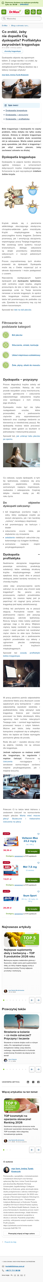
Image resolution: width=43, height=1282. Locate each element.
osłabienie (10, 537)
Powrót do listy (10, 1242)
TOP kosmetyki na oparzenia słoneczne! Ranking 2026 (17, 1119)
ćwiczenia (7, 761)
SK (18, 1275)
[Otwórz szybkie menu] (3, 11)
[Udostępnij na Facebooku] (38, 1082)
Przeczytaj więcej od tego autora (21, 1233)
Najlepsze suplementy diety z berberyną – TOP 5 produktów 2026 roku (19, 953)
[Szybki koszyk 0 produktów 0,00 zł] (39, 11)
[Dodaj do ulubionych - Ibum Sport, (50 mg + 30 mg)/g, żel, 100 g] (38, 891)
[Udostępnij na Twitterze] (33, 1082)
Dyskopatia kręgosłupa (16, 110)
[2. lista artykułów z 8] (7, 1000)
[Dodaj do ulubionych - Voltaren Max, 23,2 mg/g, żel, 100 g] (38, 834)
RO (21, 1275)
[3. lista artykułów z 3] (10, 1149)
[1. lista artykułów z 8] (3, 1000)
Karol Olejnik (12, 1059)
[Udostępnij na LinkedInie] (28, 1082)
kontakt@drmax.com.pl (14, 1266)
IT (24, 1275)
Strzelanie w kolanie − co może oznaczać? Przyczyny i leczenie (17, 1035)
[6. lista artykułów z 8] (19, 1000)
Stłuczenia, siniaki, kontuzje (25, 345)
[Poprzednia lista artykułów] (32, 1000)
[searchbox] (21, 18)
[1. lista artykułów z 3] (3, 1150)
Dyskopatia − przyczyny (17, 114)
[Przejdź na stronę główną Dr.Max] (14, 11)
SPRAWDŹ (24, 4)
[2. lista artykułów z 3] (7, 1149)
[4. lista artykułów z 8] (13, 1000)
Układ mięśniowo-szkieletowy (26, 355)
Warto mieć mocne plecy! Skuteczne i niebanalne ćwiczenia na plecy (21, 818)
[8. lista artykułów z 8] (25, 1000)
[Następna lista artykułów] (38, 1000)
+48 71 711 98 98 (12, 1270)
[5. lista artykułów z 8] (16, 1000)
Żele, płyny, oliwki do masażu (26, 365)
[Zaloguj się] (33, 11)
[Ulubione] (27, 11)
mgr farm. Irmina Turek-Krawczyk (15, 74)
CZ (15, 1275)
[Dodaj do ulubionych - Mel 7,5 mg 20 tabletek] (38, 863)
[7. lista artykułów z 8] (22, 1000)
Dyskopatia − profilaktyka (18, 119)
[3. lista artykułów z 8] (10, 1000)
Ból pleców (17, 335)
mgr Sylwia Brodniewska (16, 990)
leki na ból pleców (22, 309)
